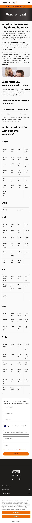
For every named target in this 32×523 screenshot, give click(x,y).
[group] (16, 453)
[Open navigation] (28, 2)
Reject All (16, 516)
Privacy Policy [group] (22, 449)
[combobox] (15, 445)
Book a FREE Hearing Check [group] (14, 6)
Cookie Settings (16, 521)
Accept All (16, 512)
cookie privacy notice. (20, 509)
